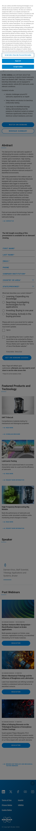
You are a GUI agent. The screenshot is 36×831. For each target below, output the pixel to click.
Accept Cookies (18, 66)
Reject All (18, 61)
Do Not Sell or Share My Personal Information (18, 55)
